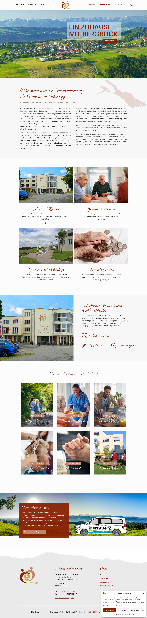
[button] (143, 594)
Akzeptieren (110, 610)
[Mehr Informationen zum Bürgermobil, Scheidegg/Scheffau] (101, 526)
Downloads (104, 575)
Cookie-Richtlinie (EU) (107, 586)
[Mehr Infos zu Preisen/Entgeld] (101, 283)
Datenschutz (125, 614)
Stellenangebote (127, 345)
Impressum (132, 614)
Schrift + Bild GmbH (94, 612)
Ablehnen (124, 610)
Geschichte (95, 345)
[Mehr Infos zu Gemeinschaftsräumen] (101, 223)
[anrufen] (131, 5)
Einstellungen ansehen (137, 610)
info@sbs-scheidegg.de (64, 598)
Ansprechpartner (99, 335)
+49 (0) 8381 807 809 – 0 (67, 591)
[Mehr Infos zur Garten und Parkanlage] (46, 283)
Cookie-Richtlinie (116, 614)
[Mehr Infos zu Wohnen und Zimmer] (46, 223)
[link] (101, 526)
